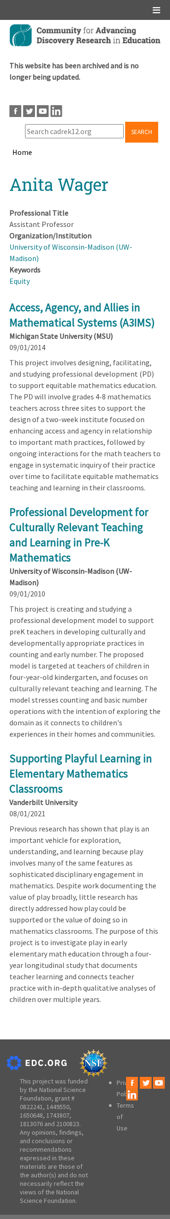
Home (22, 152)
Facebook (15, 111)
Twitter (29, 111)
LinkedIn (56, 111)
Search (141, 132)
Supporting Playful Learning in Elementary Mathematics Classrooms (80, 773)
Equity (19, 281)
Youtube (43, 111)
